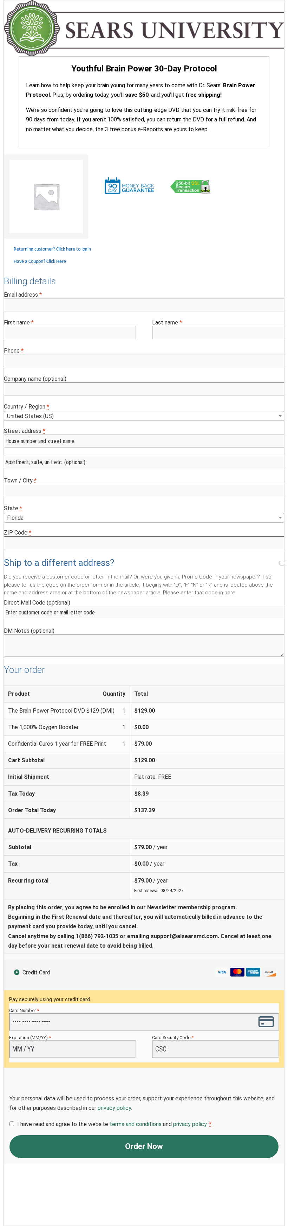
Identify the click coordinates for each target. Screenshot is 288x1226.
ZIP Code (17, 532)
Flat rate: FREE (152, 776)
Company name (35, 378)
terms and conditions (136, 1124)
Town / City (20, 480)
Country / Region (26, 406)
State (13, 508)
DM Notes (29, 630)
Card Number (24, 1010)
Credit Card (36, 972)
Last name (167, 322)
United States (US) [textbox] (30, 416)
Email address (23, 294)
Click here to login (73, 249)
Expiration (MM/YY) (30, 1037)
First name (19, 322)
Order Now (144, 1146)
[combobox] (144, 416)
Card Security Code (173, 1037)
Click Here (56, 261)
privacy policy (114, 1108)
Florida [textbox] (15, 517)
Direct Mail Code (37, 602)
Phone (14, 350)
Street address (24, 431)
